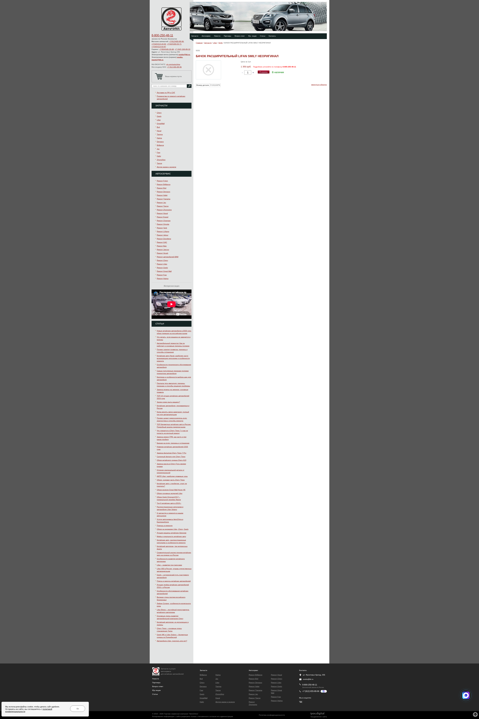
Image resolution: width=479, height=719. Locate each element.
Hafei (159, 156)
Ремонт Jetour (162, 235)
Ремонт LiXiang (163, 231)
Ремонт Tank (162, 228)
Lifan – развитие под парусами (169, 565)
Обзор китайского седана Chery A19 (171, 460)
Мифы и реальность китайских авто (171, 536)
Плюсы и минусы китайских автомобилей (174, 581)
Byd (158, 127)
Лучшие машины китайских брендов (171, 533)
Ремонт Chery (162, 260)
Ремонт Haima (162, 279)
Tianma (160, 134)
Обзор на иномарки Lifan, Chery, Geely (172, 529)
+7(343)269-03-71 (174, 44)
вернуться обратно (319, 85)
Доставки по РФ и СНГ (166, 93)
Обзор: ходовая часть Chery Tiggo (171, 480)
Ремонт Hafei (162, 195)
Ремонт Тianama (163, 199)
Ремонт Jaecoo (163, 250)
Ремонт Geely (162, 268)
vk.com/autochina (173, 64)
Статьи (262, 36)
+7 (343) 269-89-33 (182, 49)
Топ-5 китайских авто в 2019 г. (169, 503)
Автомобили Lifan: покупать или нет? (172, 641)
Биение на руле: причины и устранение (173, 443)
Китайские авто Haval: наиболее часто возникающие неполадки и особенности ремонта (173, 358)
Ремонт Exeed (162, 217)
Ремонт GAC (162, 242)
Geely (159, 116)
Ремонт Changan (164, 221)
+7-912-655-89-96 (174, 67)
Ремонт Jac (161, 203)
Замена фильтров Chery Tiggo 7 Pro (171, 453)
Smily (220, 43)
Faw (158, 152)
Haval (159, 131)
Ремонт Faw (162, 275)
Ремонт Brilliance (163, 184)
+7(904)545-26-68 (166, 49)
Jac (158, 149)
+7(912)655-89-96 (176, 41)
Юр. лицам (252, 36)
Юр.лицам (156, 690)
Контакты (272, 36)
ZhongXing (161, 160)
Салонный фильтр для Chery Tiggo (171, 457)
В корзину (264, 72)
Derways (160, 142)
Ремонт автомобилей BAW (167, 257)
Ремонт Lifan (162, 264)
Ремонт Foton (162, 181)
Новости (217, 36)
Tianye (159, 163)
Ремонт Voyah (162, 253)
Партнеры (227, 36)
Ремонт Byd (161, 188)
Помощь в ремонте (165, 526)
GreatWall (161, 124)
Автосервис (206, 36)
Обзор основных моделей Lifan (169, 493)
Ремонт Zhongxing (164, 210)
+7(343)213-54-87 (159, 47)
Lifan (159, 120)
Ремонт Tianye (163, 206)
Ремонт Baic (162, 246)
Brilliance (160, 145)
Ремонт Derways (163, 192)
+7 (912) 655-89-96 (310, 691)
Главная (199, 43)
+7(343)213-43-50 (159, 44)
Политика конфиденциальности (272, 715)
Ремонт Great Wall (164, 271)
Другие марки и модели (166, 167)
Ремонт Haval (162, 213)
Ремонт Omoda (163, 224)
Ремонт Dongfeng (164, 239)
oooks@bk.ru (184, 55)
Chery (159, 113)
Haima (159, 138)
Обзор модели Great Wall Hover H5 (171, 490)
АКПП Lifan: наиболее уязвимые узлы (172, 476)
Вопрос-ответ (240, 36)
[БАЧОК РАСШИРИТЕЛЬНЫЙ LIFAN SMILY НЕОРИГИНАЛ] (208, 70)
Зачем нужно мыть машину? (168, 402)
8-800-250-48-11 (162, 35)
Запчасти (194, 36)
